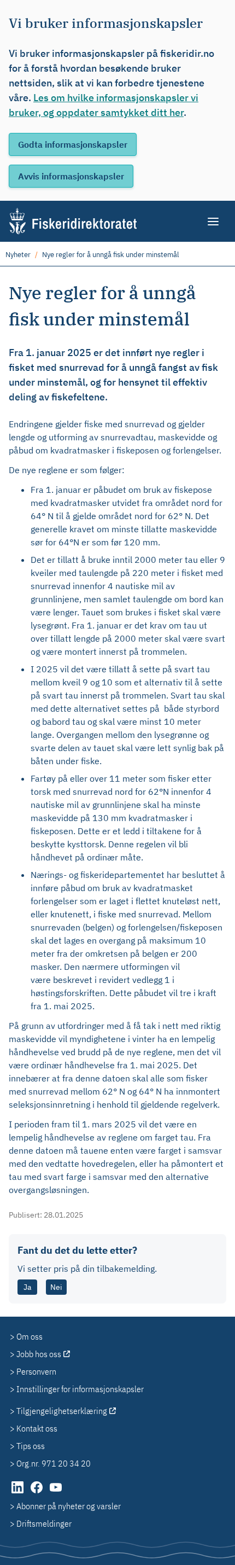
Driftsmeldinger (44, 1523)
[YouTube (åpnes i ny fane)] (55, 1492)
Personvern (36, 1371)
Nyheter (18, 254)
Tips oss (30, 1445)
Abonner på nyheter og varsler (68, 1505)
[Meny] (214, 221)
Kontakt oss (36, 1428)
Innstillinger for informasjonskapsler (80, 1388)
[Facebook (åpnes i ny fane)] (37, 1492)
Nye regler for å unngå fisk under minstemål (110, 254)
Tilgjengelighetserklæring (61, 1410)
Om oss (29, 1336)
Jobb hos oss (38, 1353)
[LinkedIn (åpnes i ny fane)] (18, 1492)
